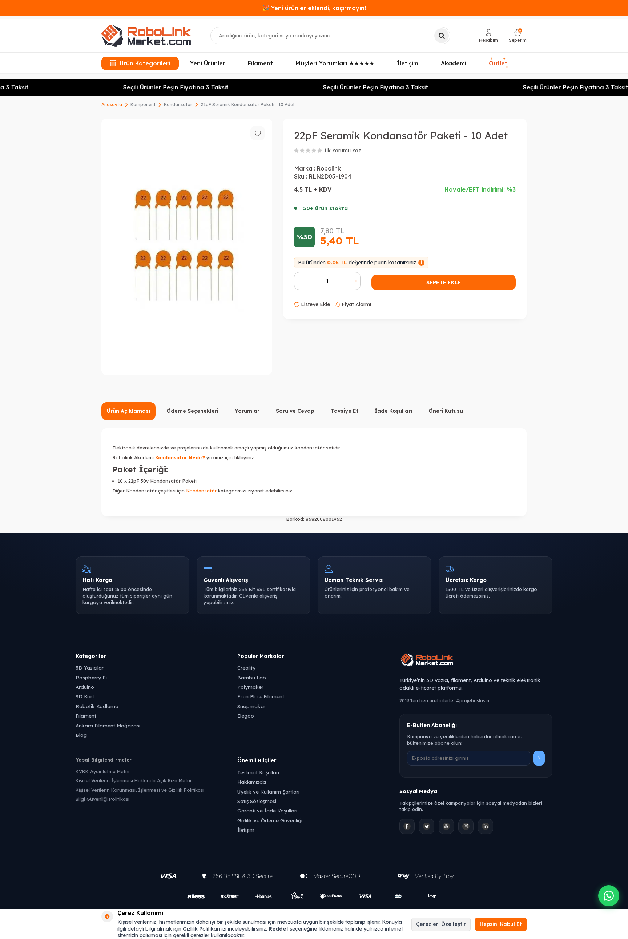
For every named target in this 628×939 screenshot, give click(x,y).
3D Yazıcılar (90, 667)
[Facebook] (407, 826)
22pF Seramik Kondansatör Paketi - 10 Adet (248, 104)
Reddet (278, 929)
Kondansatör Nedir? (180, 457)
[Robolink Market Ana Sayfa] (475, 660)
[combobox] (330, 35)
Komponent (143, 104)
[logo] (146, 36)
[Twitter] (426, 826)
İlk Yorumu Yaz (342, 150)
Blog (81, 735)
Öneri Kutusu (445, 411)
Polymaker (250, 687)
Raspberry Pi (91, 677)
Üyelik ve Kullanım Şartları (268, 791)
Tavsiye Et (344, 411)
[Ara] (441, 35)
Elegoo (245, 715)
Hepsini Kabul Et (501, 924)
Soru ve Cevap (295, 411)
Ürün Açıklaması (128, 411)
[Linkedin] (485, 826)
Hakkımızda (251, 782)
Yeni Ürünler (207, 63)
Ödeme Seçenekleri (192, 411)
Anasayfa (111, 104)
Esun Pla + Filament (260, 696)
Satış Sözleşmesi (256, 801)
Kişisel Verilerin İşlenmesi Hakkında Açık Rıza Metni (133, 780)
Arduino (85, 687)
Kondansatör (178, 104)
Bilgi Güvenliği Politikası (102, 799)
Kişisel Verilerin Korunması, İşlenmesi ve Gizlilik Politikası (140, 790)
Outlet (498, 62)
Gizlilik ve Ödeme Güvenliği (269, 820)
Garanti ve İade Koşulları (267, 810)
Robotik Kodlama (97, 706)
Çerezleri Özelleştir (441, 924)
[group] (186, 247)
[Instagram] (466, 826)
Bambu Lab (251, 677)
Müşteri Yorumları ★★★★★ (334, 63)
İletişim (407, 63)
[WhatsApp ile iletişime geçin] (608, 895)
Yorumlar (247, 411)
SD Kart (85, 696)
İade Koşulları (393, 411)
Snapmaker (251, 706)
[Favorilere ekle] (257, 133)
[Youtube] (446, 826)
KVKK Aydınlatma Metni (102, 771)
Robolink (329, 168)
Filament (260, 63)
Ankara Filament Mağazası (108, 725)
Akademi (453, 63)
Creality (246, 667)
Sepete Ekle (443, 282)
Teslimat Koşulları (258, 772)
